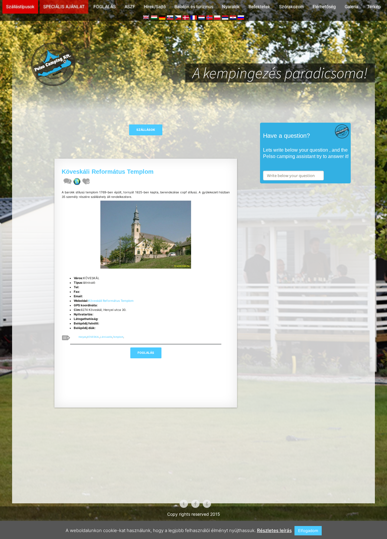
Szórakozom (291, 6)
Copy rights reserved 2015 (193, 514)
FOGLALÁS (104, 6)
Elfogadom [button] (308, 530)
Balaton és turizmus (193, 6)
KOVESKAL (93, 336)
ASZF (130, 6)
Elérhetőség (324, 6)
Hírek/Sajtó (155, 6)
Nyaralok (231, 6)
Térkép (374, 6)
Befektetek (259, 6)
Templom (118, 336)
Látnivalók (106, 336)
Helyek (82, 336)
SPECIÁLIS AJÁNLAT (64, 6)
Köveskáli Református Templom (111, 300)
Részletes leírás (274, 530)
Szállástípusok (20, 6)
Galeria (351, 6)
